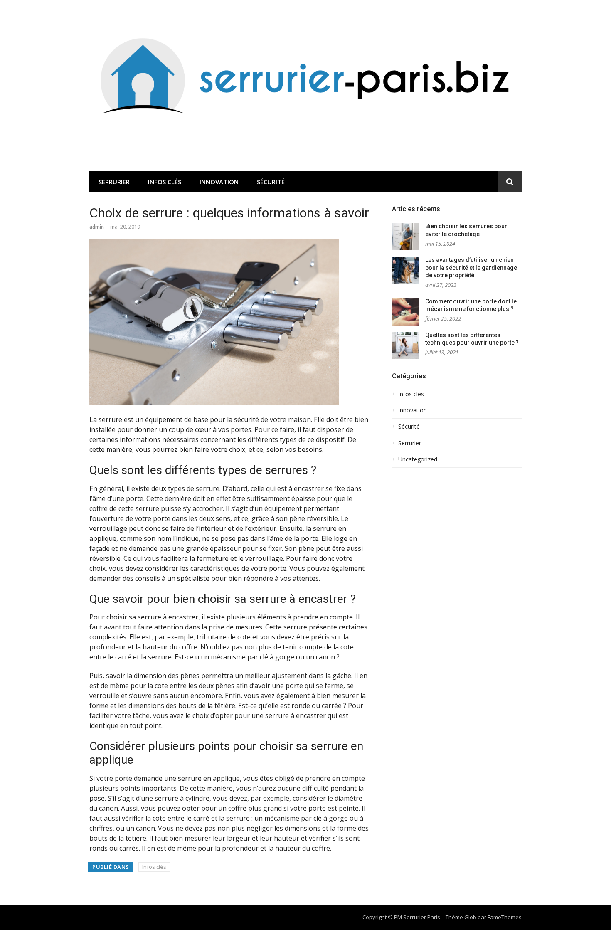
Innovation (219, 182)
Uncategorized (417, 459)
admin (96, 226)
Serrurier (114, 182)
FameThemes (505, 917)
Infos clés (164, 182)
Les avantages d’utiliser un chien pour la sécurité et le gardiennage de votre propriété (471, 268)
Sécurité (271, 182)
